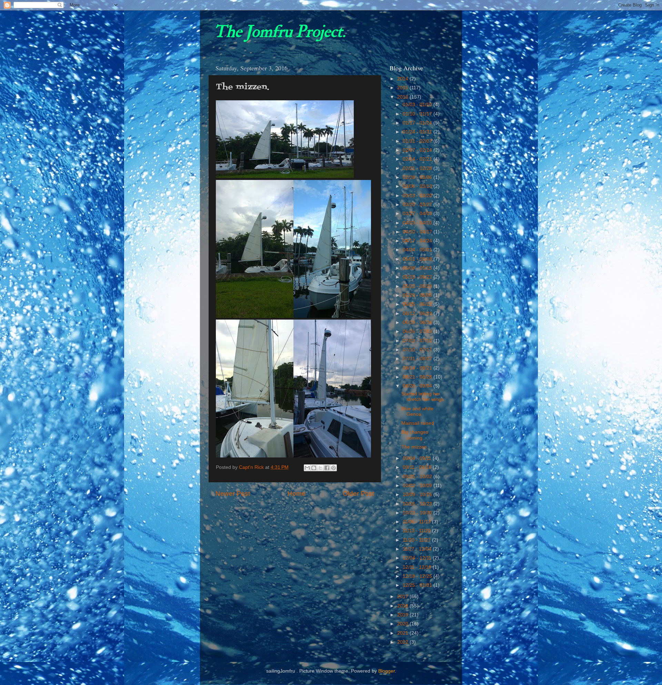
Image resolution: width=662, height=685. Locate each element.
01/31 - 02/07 (418, 141)
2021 (403, 633)
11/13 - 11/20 (417, 530)
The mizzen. (414, 447)
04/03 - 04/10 (418, 222)
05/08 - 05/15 (418, 268)
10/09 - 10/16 (418, 494)
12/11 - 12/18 (418, 567)
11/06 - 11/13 (417, 521)
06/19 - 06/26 (418, 322)
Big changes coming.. (414, 435)
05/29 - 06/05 (418, 295)
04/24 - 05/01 (418, 249)
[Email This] (307, 467)
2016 (403, 97)
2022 (403, 642)
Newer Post (232, 493)
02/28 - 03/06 (418, 177)
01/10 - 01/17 (418, 114)
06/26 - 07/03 (418, 331)
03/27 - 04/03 (418, 213)
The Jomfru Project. (279, 31)
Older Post (358, 493)
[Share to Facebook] (326, 467)
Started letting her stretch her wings (422, 396)
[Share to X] (320, 467)
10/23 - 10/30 (418, 512)
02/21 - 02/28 (418, 168)
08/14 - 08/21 (418, 368)
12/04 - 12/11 (418, 558)
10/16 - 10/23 (418, 503)
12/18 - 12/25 (418, 576)
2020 (403, 623)
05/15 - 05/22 (418, 277)
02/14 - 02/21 (418, 159)
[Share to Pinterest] (333, 467)
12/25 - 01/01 (418, 585)
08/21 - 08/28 (418, 377)
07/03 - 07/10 (418, 340)
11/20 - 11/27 (417, 540)
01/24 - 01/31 (418, 131)
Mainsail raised (417, 423)
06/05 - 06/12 (418, 304)
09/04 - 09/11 (418, 458)
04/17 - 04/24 (418, 240)
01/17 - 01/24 (418, 122)
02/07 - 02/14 (418, 150)
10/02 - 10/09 (418, 485)
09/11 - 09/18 (418, 467)
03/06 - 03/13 (418, 186)
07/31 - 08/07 (418, 358)
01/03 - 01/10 (418, 104)
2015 (403, 87)
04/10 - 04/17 (418, 231)
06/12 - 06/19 (418, 313)
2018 (403, 605)
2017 (403, 596)
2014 (403, 78)
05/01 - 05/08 (418, 259)
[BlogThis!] (313, 467)
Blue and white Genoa (417, 411)
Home (296, 493)
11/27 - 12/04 (418, 549)
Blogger (386, 671)
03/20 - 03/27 (418, 204)
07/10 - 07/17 (418, 349)
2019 (403, 614)
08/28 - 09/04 (418, 386)
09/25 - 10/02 (418, 476)
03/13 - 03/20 (418, 195)
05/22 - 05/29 (418, 286)
